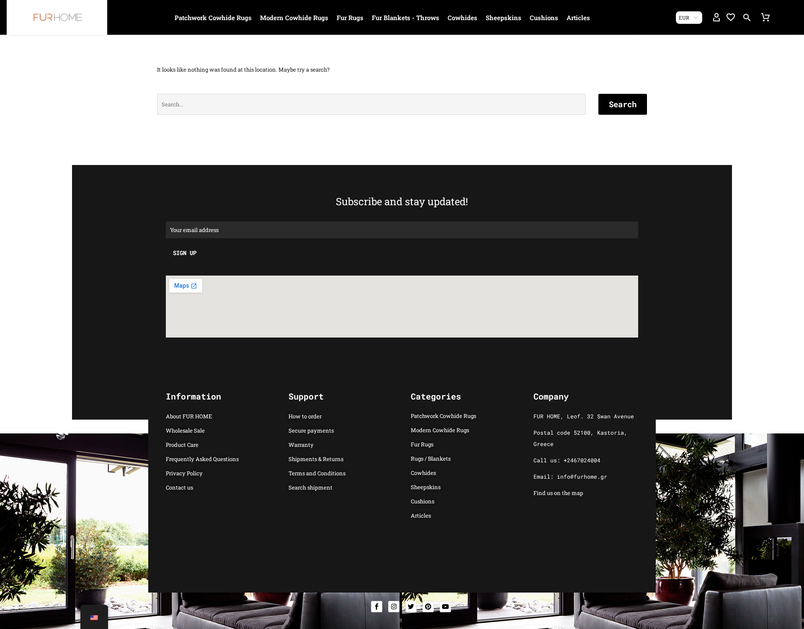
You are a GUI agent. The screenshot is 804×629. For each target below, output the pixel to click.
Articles (578, 17)
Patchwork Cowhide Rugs (213, 17)
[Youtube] (445, 606)
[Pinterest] (428, 606)
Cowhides (462, 17)
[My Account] (716, 18)
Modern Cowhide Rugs (294, 17)
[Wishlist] (731, 18)
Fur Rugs (350, 17)
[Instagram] (393, 606)
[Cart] (765, 18)
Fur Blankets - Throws (405, 17)
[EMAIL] (402, 229)
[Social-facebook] (376, 606)
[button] (747, 18)
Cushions (544, 17)
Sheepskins (503, 17)
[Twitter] (411, 606)
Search (622, 104)
